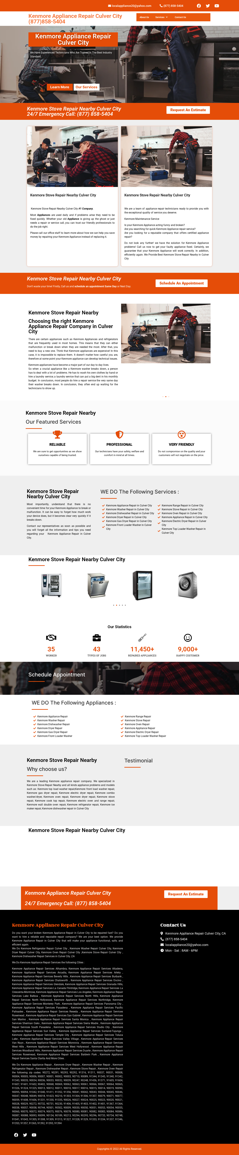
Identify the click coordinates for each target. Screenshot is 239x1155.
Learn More (59, 87)
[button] (162, 396)
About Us (144, 17)
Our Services (86, 87)
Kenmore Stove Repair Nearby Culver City (74, 279)
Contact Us (180, 17)
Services (159, 17)
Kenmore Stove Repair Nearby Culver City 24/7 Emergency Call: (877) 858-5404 (74, 111)
